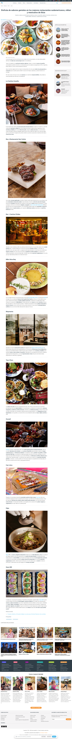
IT (60, 0)
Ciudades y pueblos (63, 664)
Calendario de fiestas (5, 664)
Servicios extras (28, 670)
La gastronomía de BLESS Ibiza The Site (65, 75)
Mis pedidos (64, 0)
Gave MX (41, 599)
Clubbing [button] (4, 662)
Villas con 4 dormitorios (29, 667)
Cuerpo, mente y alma (52, 668)
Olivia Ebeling (3, 19)
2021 (9, 5)
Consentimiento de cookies (20, 716)
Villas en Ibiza (32, 716)
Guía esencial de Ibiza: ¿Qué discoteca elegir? (65, 61)
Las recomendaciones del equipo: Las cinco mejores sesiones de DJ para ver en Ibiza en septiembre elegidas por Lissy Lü (65, 42)
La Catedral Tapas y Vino (65, 82)
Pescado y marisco (40, 665)
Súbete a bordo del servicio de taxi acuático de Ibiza (65, 29)
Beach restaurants (40, 670)
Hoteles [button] (15, 662)
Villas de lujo (27, 668)
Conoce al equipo (4, 715)
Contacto (17, 718)
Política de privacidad (19, 715)
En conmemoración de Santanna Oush (8, 639)
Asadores (38, 667)
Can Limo (38, 497)
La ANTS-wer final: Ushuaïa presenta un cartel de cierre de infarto (65, 49)
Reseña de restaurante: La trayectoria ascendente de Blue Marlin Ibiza (26, 639)
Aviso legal (3, 719)
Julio (12, 5)
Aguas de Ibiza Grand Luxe (38, 347)
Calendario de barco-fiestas (6, 665)
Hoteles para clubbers (17, 665)
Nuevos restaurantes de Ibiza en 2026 (44, 654)
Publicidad (2, 718)
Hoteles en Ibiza (33, 715)
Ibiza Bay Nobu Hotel (32, 297)
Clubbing (42, 715)
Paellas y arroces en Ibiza (24, 654)
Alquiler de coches (63, 667)
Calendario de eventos (64, 668)
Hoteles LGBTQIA (16, 664)
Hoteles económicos (16, 670)
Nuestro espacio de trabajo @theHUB (22, 719)
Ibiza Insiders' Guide (5, 670)
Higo (7, 554)
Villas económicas (28, 664)
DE (57, 0)
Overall (7, 449)
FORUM (50, 0)
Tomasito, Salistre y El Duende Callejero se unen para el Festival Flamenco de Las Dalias (26, 614)
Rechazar (49, 736)
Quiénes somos (3, 716)
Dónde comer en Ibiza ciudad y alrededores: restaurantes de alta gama (62, 655)
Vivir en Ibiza (15, 619)
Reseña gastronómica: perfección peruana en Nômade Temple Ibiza (65, 55)
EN (54, 0)
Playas (61, 665)
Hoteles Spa (15, 668)
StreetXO (63, 89)
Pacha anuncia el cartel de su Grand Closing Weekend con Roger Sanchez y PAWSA (65, 36)
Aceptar (54, 736)
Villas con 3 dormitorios (29, 665)
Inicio (2, 5)
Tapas (38, 668)
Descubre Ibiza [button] (64, 662)
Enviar (68, 719)
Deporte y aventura (52, 667)
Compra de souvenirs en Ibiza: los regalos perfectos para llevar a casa (45, 639)
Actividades (43, 718)
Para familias (51, 664)
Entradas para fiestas (5, 667)
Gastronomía (9, 619)
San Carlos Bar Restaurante (37, 204)
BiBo (45, 297)
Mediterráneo (39, 664)
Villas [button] (27, 662)
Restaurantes (43, 716)
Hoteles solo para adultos (17, 667)
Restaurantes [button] (40, 662)
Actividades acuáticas (52, 665)
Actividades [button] (51, 662)
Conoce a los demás (36, 707)
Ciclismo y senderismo (52, 670)
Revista (46, 0)
